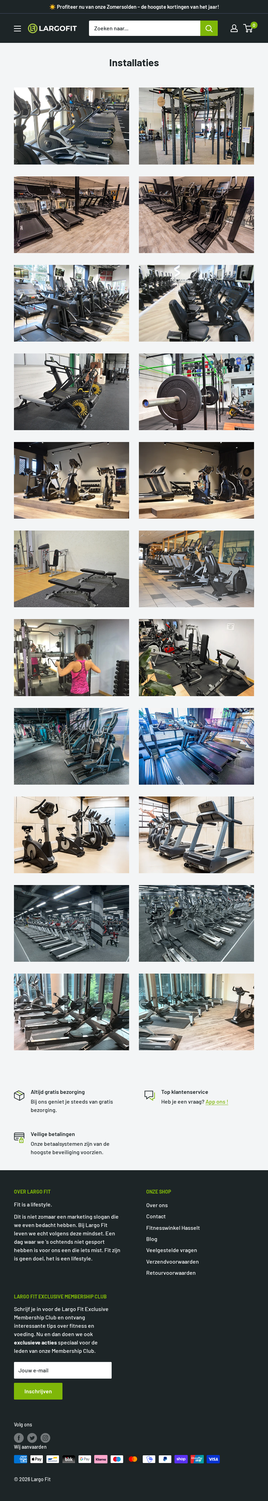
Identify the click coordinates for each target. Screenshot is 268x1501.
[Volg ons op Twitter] (32, 1437)
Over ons (157, 1205)
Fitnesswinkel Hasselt (173, 1227)
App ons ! (217, 1101)
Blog (151, 1238)
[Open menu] (17, 28)
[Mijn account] (234, 28)
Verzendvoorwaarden (172, 1261)
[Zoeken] (209, 28)
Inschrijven (38, 1391)
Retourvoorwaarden (171, 1272)
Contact (156, 1216)
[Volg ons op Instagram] (45, 1437)
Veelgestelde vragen (171, 1250)
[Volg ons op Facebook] (19, 1437)
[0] (248, 28)
